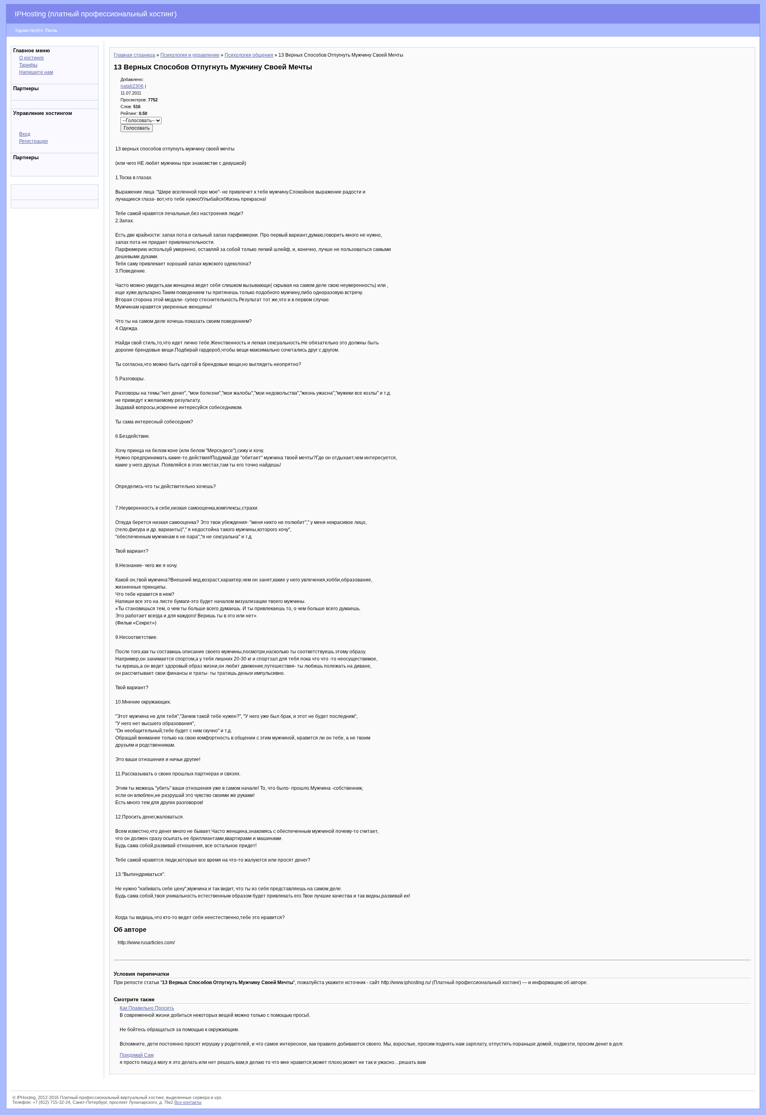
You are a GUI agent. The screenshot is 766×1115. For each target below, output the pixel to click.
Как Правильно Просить (147, 1008)
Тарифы (28, 65)
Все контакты (187, 1102)
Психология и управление (189, 55)
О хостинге (31, 58)
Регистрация (33, 141)
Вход (24, 134)
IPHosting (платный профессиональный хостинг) (96, 14)
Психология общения (249, 55)
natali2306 (132, 86)
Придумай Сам (137, 1055)
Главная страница (134, 55)
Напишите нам (36, 72)
